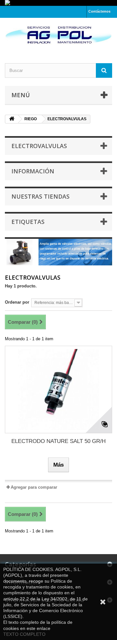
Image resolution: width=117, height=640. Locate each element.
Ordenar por (17, 302)
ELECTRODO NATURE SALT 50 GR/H (58, 441)
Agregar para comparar (34, 487)
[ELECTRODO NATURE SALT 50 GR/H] (58, 389)
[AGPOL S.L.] (58, 35)
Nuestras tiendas (40, 196)
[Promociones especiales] (58, 3)
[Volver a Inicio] (12, 119)
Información (32, 171)
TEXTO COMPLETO (24, 634)
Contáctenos (99, 11)
